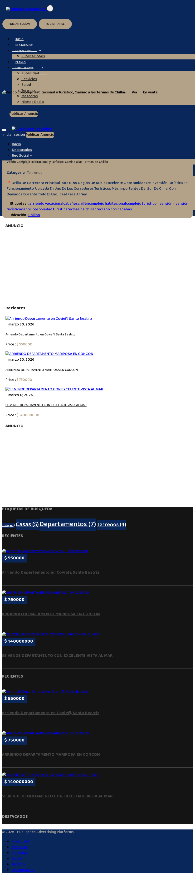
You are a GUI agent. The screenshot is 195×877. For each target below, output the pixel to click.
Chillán (34, 215)
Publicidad (30, 73)
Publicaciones (33, 56)
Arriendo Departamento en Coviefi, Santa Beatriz (40, 335)
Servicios (29, 79)
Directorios (24, 68)
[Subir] (190, 850)
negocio (28, 209)
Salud (26, 85)
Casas (27, 524)
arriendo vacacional (46, 204)
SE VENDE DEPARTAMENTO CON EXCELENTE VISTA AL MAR (46, 405)
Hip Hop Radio (22, 870)
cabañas (70, 204)
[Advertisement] (97, 267)
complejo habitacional (107, 204)
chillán (83, 204)
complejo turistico (141, 204)
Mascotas (19, 847)
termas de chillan (82, 209)
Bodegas (8, 525)
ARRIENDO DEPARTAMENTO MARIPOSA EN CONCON (41, 370)
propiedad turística (51, 209)
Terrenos (34, 173)
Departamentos (67, 524)
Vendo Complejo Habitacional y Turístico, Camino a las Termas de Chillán (57, 162)
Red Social (23, 50)
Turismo (18, 864)
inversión (164, 204)
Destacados (22, 150)
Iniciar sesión (20, 24)
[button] (40, 51)
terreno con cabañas (114, 209)
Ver (135, 93)
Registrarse (55, 24)
